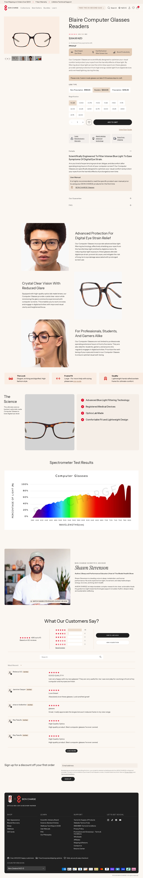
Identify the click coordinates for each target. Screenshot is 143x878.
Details (72, 151)
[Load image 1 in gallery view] (7, 58)
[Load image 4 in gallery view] (30, 58)
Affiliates (77, 840)
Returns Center (79, 849)
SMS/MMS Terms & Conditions (85, 826)
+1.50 (114, 103)
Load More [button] (71, 751)
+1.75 (121, 103)
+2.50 (89, 109)
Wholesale (78, 837)
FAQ (41, 832)
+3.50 (122, 109)
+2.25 (81, 109)
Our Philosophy (45, 835)
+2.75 (98, 109)
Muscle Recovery (13, 823)
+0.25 (72, 103)
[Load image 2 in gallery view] (15, 58)
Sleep (9, 826)
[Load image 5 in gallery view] (38, 58)
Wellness (10, 829)
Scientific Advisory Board (49, 820)
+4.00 (80, 115)
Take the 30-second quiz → (91, 8)
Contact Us (78, 846)
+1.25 (106, 103)
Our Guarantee (75, 198)
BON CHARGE (122, 875)
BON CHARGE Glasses (85, 187)
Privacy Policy (129, 772)
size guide (77, 381)
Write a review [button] (112, 635)
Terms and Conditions (67, 774)
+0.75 (90, 103)
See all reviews (60, 648)
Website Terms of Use (82, 823)
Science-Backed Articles (49, 823)
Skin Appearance (13, 820)
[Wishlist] (133, 7)
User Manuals (45, 829)
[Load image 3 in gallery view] (22, 58)
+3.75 (72, 115)
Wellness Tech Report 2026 (50, 826)
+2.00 (72, 109)
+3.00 (106, 109)
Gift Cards (10, 832)
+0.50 (81, 103)
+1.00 (98, 103)
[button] (25, 8)
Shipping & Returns (81, 843)
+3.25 (114, 109)
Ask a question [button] (112, 642)
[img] (92, 672)
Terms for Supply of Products (84, 820)
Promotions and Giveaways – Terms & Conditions (87, 833)
